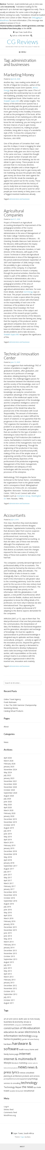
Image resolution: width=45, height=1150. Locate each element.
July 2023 (7, 775)
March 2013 (8, 977)
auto (21, 1018)
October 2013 (9, 956)
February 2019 (9, 845)
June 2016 (8, 909)
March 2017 (8, 883)
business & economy (13, 1021)
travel (6, 1090)
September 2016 (10, 901)
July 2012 (7, 997)
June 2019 (8, 833)
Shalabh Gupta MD (11, 101)
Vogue (22, 1137)
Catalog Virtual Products (13, 711)
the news (27, 1087)
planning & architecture (13, 1076)
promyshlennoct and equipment (16, 1079)
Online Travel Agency (12, 699)
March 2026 (8, 761)
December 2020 (10, 784)
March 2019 (8, 842)
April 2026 (8, 758)
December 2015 (10, 927)
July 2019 (7, 831)
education (33, 1028)
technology (29, 1082)
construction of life (15, 1028)
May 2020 (8, 804)
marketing (23, 1063)
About (6, 726)
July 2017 (7, 871)
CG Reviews (22, 42)
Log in (6, 1106)
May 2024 (8, 772)
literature (15, 1063)
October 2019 (9, 825)
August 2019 (9, 828)
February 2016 (9, 921)
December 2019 (10, 819)
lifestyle (7, 1062)
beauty (37, 1019)
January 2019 (9, 848)
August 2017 (9, 869)
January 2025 (9, 766)
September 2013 (10, 959)
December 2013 (10, 950)
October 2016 (9, 898)
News (6, 742)
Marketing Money (19, 74)
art (5, 1019)
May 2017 (8, 877)
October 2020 (9, 790)
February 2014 (9, 944)
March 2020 (8, 810)
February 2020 (9, 813)
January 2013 (9, 982)
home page (14, 1054)
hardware (8, 1044)
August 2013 (9, 962)
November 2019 (10, 822)
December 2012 (10, 985)
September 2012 (10, 994)
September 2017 (10, 866)
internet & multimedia (19, 1059)
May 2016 (8, 912)
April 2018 (8, 860)
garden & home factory (30, 1039)
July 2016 (7, 906)
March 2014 (8, 941)
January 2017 (9, 889)
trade (39, 1087)
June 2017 (8, 874)
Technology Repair (13, 1087)
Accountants (14, 515)
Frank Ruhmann (10, 702)
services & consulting (12, 1083)
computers (18, 1025)
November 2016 (10, 895)
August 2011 (9, 1003)
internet (25, 1054)
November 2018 (10, 854)
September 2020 (10, 793)
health (21, 1049)
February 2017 (9, 886)
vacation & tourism (16, 1091)
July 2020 (7, 798)
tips (35, 1087)
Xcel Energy (28, 292)
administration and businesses (19, 199)
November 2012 (10, 988)
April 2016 (8, 915)
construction (27, 1024)
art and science (12, 1019)
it (35, 1058)
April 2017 (8, 880)
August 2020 (9, 796)
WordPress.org (10, 1115)
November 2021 (10, 781)
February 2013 (9, 979)
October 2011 (9, 1000)
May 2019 (8, 836)
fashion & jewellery (13, 1039)
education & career (14, 1032)
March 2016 (8, 918)
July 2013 (7, 965)
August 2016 (9, 904)
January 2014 (9, 947)
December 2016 (10, 892)
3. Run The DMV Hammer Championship (20, 705)
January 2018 (9, 863)
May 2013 (8, 971)
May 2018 (8, 857)
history (26, 1049)
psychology (33, 1078)
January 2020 (9, 816)
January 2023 (9, 778)
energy (35, 1036)
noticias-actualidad (27, 1072)
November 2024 (10, 769)
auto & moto (29, 1019)
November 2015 (10, 930)
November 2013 (10, 953)
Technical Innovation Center (21, 355)
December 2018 (10, 851)
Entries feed (8, 1109)
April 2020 (8, 807)
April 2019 (8, 839)
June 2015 (8, 933)
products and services (31, 1076)
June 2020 (8, 801)
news (22, 1067)
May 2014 (8, 939)
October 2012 (9, 991)
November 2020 (10, 787)
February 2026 (9, 763)
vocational (29, 1090)
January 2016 (9, 924)
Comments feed (10, 1112)
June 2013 (8, 968)
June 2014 (8, 936)
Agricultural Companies (14, 212)
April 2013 (8, 974)
